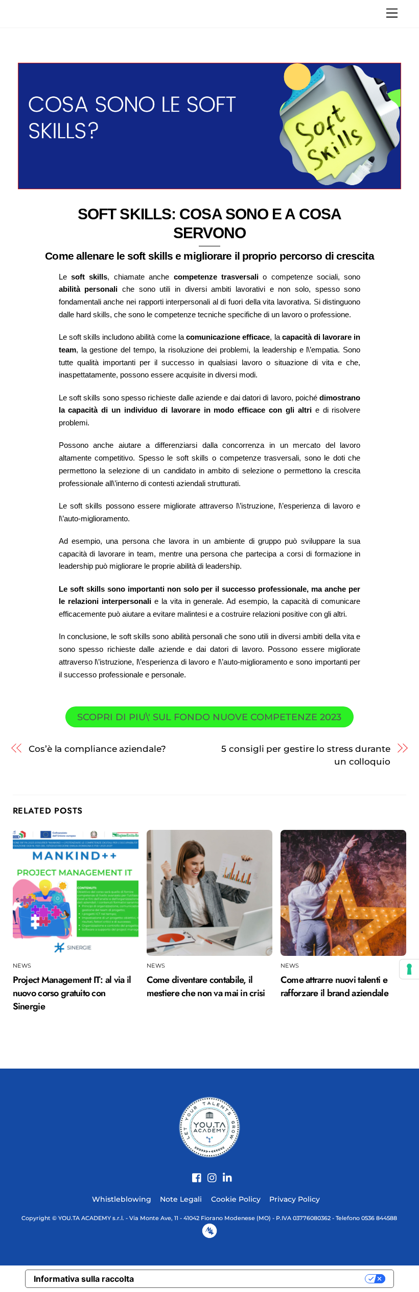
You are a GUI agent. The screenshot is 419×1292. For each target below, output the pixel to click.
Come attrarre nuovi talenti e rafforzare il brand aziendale (334, 986)
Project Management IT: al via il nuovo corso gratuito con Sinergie (72, 993)
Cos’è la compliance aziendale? (97, 748)
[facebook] (193, 1172)
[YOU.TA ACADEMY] (209, 1126)
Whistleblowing (121, 1199)
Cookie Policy (236, 1199)
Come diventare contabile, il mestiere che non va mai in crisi (206, 986)
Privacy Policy (294, 1199)
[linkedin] (223, 1172)
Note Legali (181, 1199)
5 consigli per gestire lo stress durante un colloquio (305, 755)
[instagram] (208, 1172)
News (22, 965)
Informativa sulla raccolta (84, 1279)
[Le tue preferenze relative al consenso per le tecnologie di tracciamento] (409, 969)
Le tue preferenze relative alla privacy (255, 1279)
